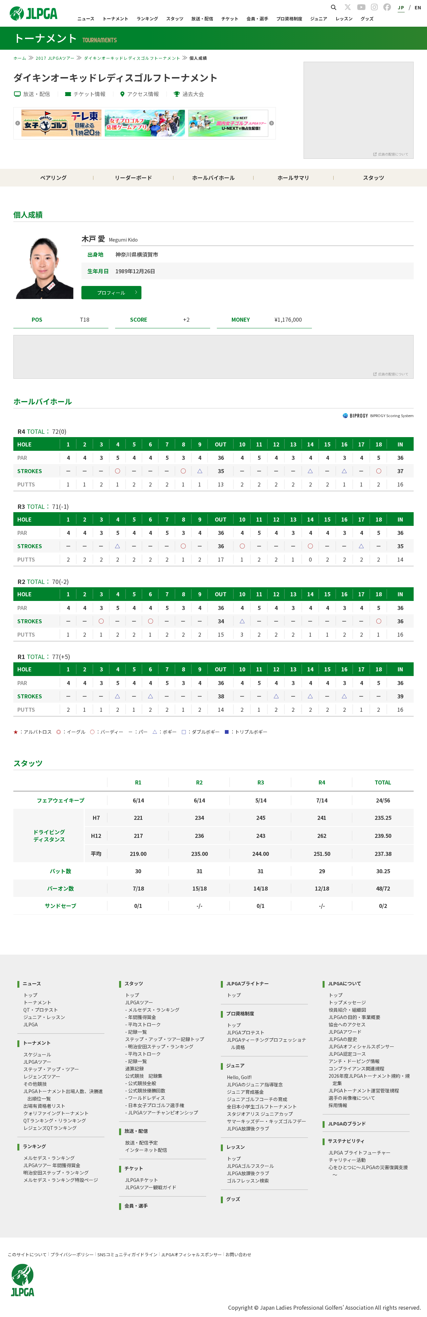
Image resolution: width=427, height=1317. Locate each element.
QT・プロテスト (40, 1009)
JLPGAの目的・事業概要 (354, 1017)
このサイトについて (27, 1254)
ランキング (147, 18)
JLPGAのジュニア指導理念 (255, 1084)
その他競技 (35, 1083)
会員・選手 (257, 18)
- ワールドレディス (145, 1097)
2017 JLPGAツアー (55, 58)
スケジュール (37, 1054)
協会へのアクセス (347, 1024)
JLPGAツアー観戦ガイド (150, 1187)
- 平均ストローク (143, 1024)
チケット (230, 18)
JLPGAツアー (37, 1061)
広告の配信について (393, 153)
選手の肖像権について (352, 1097)
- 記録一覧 (136, 1031)
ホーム (20, 58)
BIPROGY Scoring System (392, 415)
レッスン (344, 18)
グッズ (367, 18)
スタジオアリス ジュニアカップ (260, 1113)
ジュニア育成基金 (245, 1091)
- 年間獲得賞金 (140, 1017)
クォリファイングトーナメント (56, 1113)
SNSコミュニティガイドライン (127, 1254)
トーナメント (115, 18)
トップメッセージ (347, 1002)
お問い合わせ (239, 1254)
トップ (30, 995)
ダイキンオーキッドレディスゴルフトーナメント (132, 58)
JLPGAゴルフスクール (250, 1166)
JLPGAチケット (141, 1180)
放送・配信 (202, 18)
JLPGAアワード (345, 1031)
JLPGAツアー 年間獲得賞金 (51, 1165)
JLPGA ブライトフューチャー (360, 1152)
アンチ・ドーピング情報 (354, 1061)
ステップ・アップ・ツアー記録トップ (164, 1039)
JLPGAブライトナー (247, 983)
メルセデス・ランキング (49, 1158)
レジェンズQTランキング (50, 1127)
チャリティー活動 (347, 1160)
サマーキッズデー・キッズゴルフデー (266, 1121)
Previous (17, 123)
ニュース (85, 18)
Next (271, 123)
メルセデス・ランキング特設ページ (60, 1180)
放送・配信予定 (141, 1142)
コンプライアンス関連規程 (356, 1068)
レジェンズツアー (41, 1076)
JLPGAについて (344, 983)
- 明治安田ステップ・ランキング (159, 1046)
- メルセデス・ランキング (152, 1009)
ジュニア (318, 18)
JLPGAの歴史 (343, 1039)
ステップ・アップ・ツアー (51, 1069)
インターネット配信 (146, 1149)
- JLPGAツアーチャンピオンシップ (161, 1112)
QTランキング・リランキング (54, 1120)
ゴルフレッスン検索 (248, 1180)
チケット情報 (89, 94)
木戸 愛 (109, 238)
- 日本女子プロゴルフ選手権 (154, 1105)
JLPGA (30, 1024)
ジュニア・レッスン (44, 1017)
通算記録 (134, 1068)
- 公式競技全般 (140, 1083)
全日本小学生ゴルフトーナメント (262, 1106)
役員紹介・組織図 (347, 1009)
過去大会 (193, 94)
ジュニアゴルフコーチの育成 (257, 1099)
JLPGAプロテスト (246, 1032)
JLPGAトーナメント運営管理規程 (364, 1090)
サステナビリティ (346, 1140)
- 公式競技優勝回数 (145, 1090)
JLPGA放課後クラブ (248, 1128)
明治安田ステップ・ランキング (56, 1172)
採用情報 (338, 1105)
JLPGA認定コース (347, 1053)
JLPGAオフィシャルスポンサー (361, 1046)
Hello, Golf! (239, 1077)
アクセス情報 (143, 94)
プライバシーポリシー (72, 1254)
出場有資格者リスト (44, 1105)
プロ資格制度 (289, 18)
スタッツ (174, 18)
